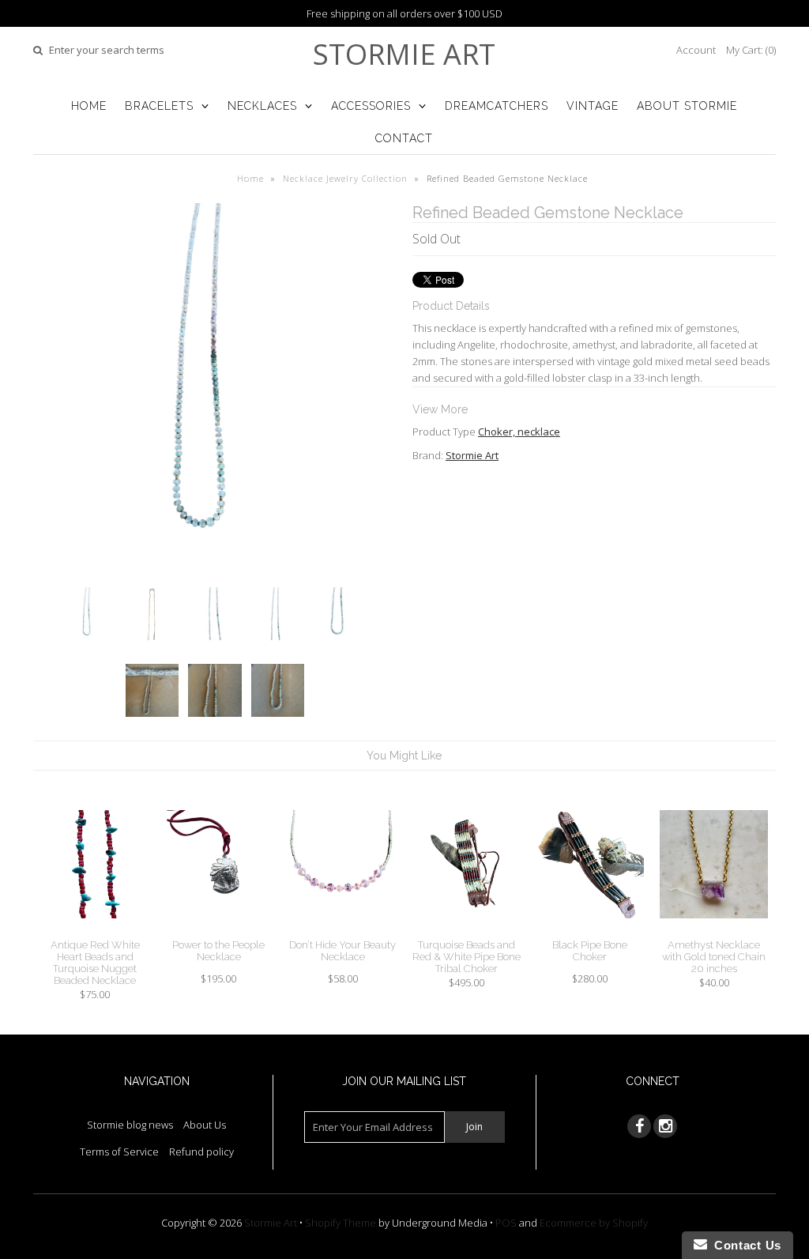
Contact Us (744, 1245)
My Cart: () (751, 50)
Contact (404, 138)
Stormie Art (404, 54)
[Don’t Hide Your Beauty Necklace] (342, 930)
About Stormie (687, 106)
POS (506, 1223)
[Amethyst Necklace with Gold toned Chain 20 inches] (714, 930)
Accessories (371, 106)
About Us (204, 1125)
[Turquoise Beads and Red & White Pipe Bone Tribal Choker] (466, 930)
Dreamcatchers (496, 106)
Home (89, 106)
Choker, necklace (519, 431)
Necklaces (262, 106)
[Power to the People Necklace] (218, 930)
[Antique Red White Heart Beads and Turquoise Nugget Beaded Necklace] (95, 930)
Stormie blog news (130, 1125)
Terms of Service (119, 1151)
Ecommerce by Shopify (594, 1223)
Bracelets (159, 106)
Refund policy (201, 1151)
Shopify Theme (340, 1223)
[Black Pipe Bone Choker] (590, 930)
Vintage (592, 106)
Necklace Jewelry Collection (345, 178)
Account (696, 50)
